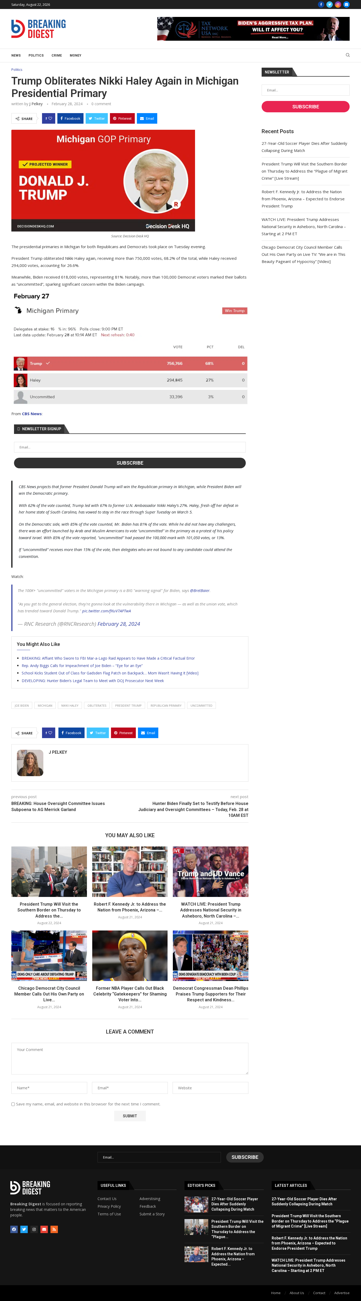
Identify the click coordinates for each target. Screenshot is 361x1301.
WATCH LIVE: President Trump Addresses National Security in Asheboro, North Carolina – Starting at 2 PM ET (304, 226)
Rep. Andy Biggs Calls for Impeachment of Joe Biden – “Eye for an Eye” (82, 665)
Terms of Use (109, 1214)
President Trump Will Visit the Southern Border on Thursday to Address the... (49, 910)
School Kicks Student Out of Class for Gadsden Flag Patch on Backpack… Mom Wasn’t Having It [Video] (110, 672)
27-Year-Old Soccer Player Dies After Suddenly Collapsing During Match (234, 1204)
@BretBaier (200, 590)
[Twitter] (329, 4)
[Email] (346, 4)
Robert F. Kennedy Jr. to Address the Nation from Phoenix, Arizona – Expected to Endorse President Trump (303, 199)
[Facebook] (321, 4)
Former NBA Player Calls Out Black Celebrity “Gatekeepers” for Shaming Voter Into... (130, 994)
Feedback (148, 1206)
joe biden (22, 705)
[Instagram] (338, 4)
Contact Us (107, 1199)
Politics (36, 55)
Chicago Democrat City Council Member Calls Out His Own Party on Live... (49, 994)
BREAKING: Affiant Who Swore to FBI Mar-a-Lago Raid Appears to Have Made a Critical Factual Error (108, 658)
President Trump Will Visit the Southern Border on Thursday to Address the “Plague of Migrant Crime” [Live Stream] (305, 171)
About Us (297, 1292)
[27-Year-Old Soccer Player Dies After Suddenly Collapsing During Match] (196, 1204)
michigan (45, 705)
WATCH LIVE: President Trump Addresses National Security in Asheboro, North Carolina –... (210, 910)
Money (75, 55)
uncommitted (201, 705)
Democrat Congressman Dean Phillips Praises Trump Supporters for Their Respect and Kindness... (210, 994)
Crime (57, 55)
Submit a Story (152, 1214)
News (16, 55)
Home (276, 1292)
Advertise (342, 1292)
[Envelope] (44, 1229)
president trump (128, 705)
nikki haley (69, 705)
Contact (319, 1292)
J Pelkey (36, 103)
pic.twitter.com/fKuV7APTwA (106, 610)
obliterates (96, 705)
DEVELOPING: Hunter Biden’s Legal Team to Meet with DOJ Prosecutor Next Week (93, 680)
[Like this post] (50, 118)
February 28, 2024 (119, 623)
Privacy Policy (109, 1206)
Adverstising (150, 1199)
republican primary (166, 705)
